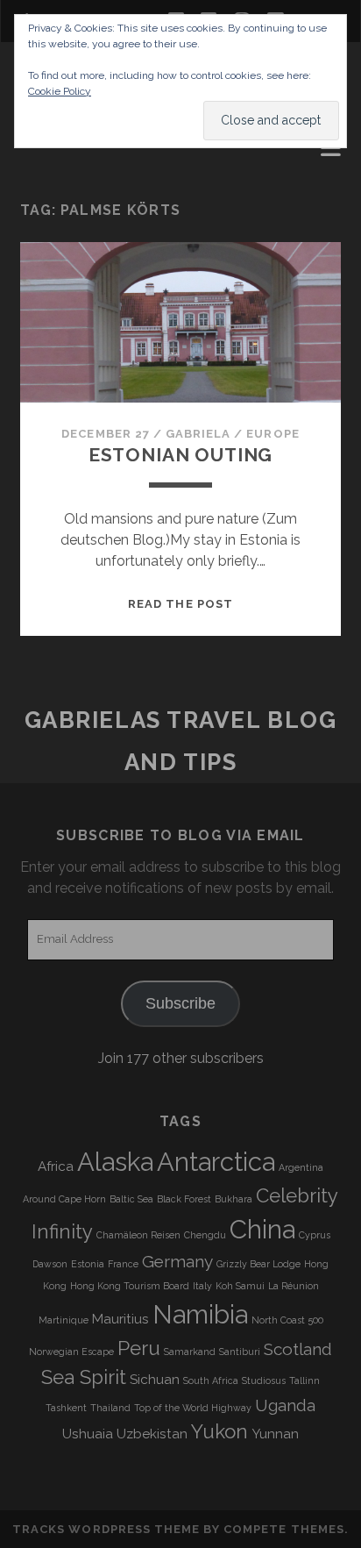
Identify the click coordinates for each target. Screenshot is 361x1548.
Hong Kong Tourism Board (129, 1285)
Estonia (87, 1264)
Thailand (110, 1407)
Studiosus (264, 1380)
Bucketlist (63, 173)
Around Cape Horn (64, 1199)
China (262, 1229)
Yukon (219, 1431)
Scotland (298, 1349)
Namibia (200, 1314)
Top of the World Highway (192, 1407)
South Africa (210, 1380)
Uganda (285, 1405)
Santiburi (239, 1351)
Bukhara (233, 1199)
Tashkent (66, 1407)
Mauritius (120, 1319)
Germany (177, 1261)
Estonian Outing (180, 455)
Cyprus (314, 1235)
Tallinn (304, 1380)
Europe (272, 433)
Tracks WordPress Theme (106, 1529)
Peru (138, 1348)
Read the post (180, 603)
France (123, 1264)
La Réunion (293, 1285)
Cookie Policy (59, 91)
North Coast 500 (287, 1320)
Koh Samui (240, 1285)
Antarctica (216, 1161)
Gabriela (198, 433)
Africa (56, 1166)
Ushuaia (87, 1434)
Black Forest (184, 1199)
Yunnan (275, 1434)
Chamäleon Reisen (138, 1235)
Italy (202, 1285)
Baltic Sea (131, 1199)
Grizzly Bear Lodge (258, 1264)
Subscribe (180, 1003)
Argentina (301, 1167)
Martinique (63, 1320)
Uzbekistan (152, 1434)
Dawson (49, 1264)
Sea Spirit (83, 1377)
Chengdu (205, 1235)
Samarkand (190, 1351)
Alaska (115, 1161)
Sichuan (155, 1379)
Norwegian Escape (71, 1351)
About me (56, 152)
